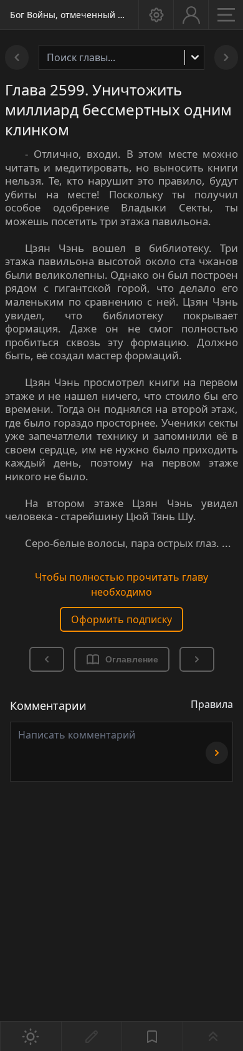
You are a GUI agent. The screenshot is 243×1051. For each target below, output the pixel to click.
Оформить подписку (121, 619)
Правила (212, 704)
